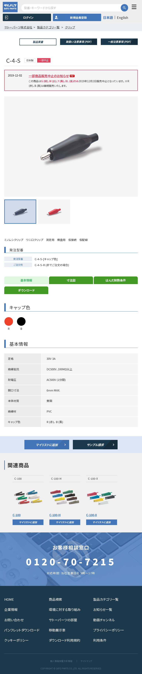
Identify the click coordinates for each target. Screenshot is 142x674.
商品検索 (55, 599)
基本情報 (26, 280)
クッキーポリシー (16, 640)
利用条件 (99, 640)
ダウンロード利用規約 (64, 640)
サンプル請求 (95, 444)
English (122, 17)
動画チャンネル (104, 619)
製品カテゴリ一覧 (106, 599)
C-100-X (91, 515)
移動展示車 (57, 630)
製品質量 (38, 42)
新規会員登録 (78, 17)
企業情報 (11, 609)
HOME (9, 599)
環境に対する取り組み (65, 609)
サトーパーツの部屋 (63, 619)
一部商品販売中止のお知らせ (49, 75)
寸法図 (71, 280)
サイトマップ (86, 661)
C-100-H (55, 515)
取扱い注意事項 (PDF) (78, 41)
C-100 (17, 515)
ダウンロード (26, 290)
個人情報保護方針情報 (61, 661)
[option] (28, 500)
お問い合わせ (14, 619)
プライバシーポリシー (108, 630)
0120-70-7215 (71, 561)
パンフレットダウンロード (21, 630)
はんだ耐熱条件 (116, 280)
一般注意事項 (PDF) (119, 41)
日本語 (108, 17)
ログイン (28, 17)
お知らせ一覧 (102, 609)
